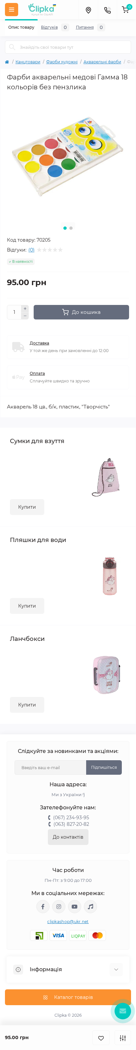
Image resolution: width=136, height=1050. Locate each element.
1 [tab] (65, 228)
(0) (31, 250)
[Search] (12, 47)
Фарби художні (62, 61)
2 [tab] (71, 228)
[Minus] (25, 316)
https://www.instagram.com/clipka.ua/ (58, 906)
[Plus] (25, 308)
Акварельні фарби (102, 61)
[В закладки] (101, 1037)
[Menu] (11, 9)
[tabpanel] (68, 156)
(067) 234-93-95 (71, 818)
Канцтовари (28, 61)
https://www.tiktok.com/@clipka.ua (90, 906)
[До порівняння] (123, 1037)
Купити (27, 507)
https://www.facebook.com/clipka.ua (43, 906)
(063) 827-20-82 (71, 824)
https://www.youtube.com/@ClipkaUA (74, 906)
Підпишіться (104, 767)
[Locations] (88, 9)
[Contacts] (107, 9)
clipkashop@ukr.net (67, 921)
